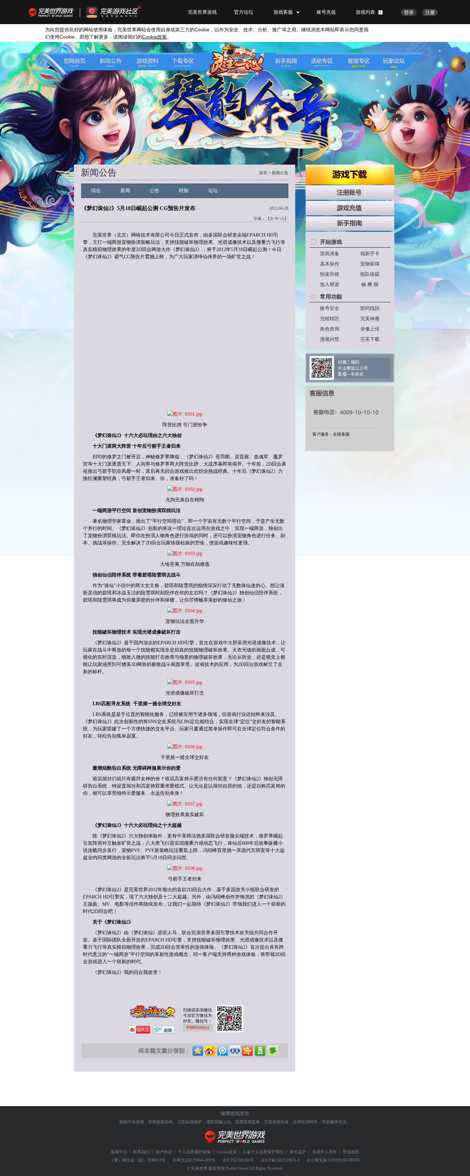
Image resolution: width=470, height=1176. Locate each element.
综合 (96, 190)
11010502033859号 (343, 1160)
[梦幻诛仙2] (233, 61)
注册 (430, 12)
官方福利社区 (119, 12)
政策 (154, 37)
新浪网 (210, 1050)
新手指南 (290, 61)
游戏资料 (146, 61)
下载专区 (179, 61)
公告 (154, 190)
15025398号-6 (288, 1160)
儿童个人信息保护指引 (263, 1151)
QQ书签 (272, 1050)
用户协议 (164, 1151)
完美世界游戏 (53, 12)
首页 (263, 172)
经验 (184, 190)
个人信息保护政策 (194, 1151)
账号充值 (326, 12)
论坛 (213, 190)
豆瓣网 (260, 1050)
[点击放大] (184, 414)
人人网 (235, 1050)
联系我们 (141, 1151)
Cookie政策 (227, 1151)
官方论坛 (243, 12)
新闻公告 (112, 61)
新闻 (125, 190)
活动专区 (324, 61)
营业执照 (351, 1151)
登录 (409, 12)
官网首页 (79, 61)
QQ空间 (198, 1050)
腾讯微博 (223, 1050)
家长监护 (298, 1151)
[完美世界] (235, 1137)
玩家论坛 (390, 61)
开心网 (248, 1050)
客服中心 (119, 1151)
